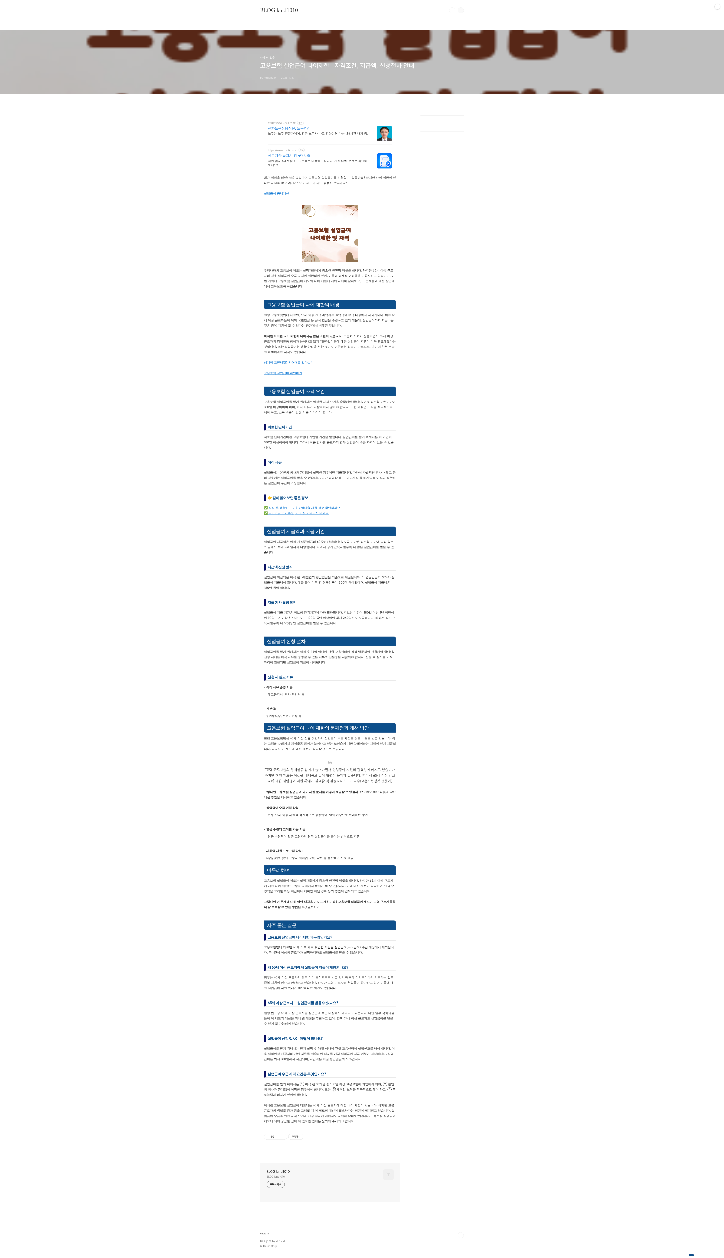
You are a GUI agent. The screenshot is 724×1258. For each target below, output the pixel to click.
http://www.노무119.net (282, 122)
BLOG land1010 (279, 10)
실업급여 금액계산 (276, 193)
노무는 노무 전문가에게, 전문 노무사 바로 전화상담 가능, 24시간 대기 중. (318, 133)
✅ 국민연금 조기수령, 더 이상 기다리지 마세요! (296, 513)
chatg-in (264, 1233)
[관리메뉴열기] (717, 6)
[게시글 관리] (283, 1137)
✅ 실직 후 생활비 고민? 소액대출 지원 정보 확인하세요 (302, 508)
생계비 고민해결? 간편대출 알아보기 (289, 362)
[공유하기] (278, 1137)
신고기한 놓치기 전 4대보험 (289, 156)
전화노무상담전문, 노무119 (288, 128)
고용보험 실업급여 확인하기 (283, 373)
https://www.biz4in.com (282, 150)
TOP (461, 1235)
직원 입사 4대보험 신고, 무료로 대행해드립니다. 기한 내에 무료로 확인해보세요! (317, 163)
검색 (452, 10)
